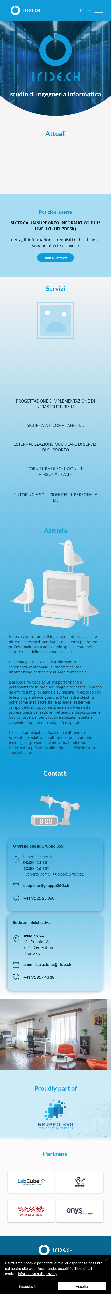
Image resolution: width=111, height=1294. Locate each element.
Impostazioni (29, 1286)
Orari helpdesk (27, 845)
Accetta (82, 1286)
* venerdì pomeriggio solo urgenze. (53, 874)
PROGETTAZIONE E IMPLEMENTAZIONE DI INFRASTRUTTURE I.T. (55, 403)
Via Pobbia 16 (36, 941)
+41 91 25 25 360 (38, 898)
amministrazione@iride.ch (47, 964)
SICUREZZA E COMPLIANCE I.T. (55, 425)
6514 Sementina (38, 947)
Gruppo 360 (52, 845)
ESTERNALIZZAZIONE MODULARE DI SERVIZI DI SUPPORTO (55, 447)
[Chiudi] (104, 1262)
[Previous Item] (7, 1034)
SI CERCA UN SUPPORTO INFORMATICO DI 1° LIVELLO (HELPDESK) (55, 225)
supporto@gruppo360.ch (46, 885)
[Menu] (98, 9)
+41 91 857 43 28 (38, 976)
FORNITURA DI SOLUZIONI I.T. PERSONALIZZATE (55, 471)
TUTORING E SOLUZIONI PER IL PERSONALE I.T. (55, 497)
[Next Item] (104, 1034)
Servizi (55, 288)
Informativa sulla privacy (37, 1273)
